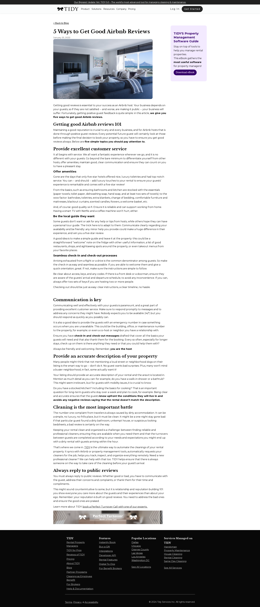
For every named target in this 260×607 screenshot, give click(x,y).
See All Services (173, 567)
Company (121, 9)
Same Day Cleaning (175, 561)
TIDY (87, 447)
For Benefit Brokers (110, 568)
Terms (68, 602)
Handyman (170, 546)
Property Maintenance (177, 550)
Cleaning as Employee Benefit (79, 578)
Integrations (106, 551)
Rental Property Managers (76, 544)
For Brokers (73, 584)
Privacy (77, 602)
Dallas (135, 542)
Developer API (107, 555)
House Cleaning (173, 554)
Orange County (140, 549)
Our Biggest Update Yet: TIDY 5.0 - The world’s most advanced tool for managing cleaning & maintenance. (130, 2)
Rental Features (108, 559)
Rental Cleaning (173, 557)
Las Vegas (137, 553)
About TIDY (73, 563)
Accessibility (91, 602)
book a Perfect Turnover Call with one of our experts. (115, 506)
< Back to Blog (61, 23)
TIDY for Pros (74, 550)
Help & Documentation (80, 588)
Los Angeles (138, 556)
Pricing (131, 9)
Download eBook (185, 72)
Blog (69, 567)
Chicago (136, 545)
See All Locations (141, 566)
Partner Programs (77, 572)
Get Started (192, 9)
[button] (85, 9)
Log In (175, 8)
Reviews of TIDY (76, 554)
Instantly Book (107, 542)
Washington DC (140, 560)
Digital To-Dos (107, 564)
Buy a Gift (104, 546)
